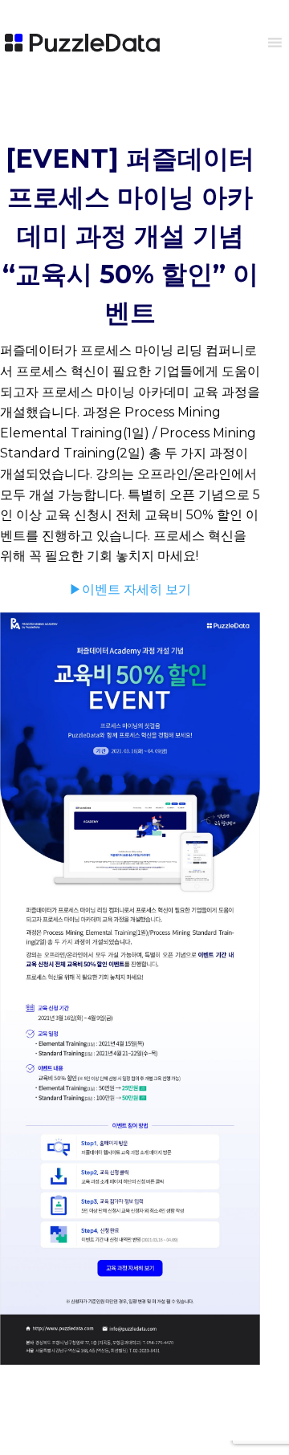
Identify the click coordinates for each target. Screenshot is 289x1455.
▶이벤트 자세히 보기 (130, 589)
